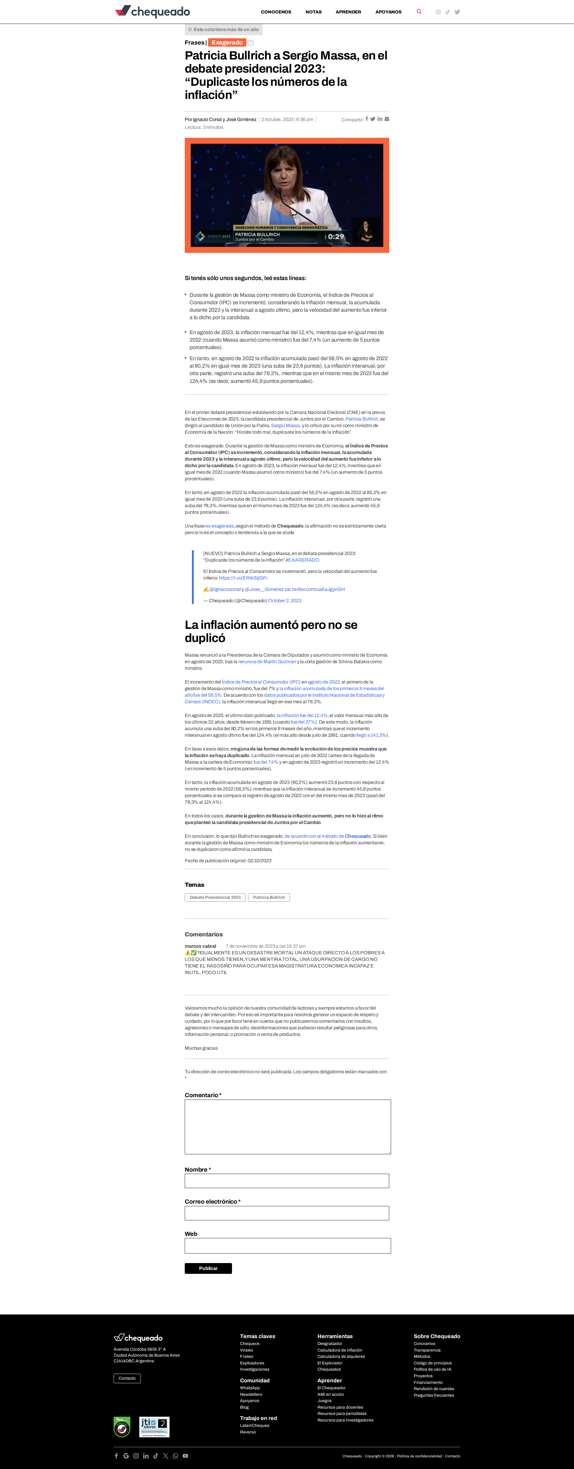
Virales (246, 1350)
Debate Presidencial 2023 (215, 897)
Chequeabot (329, 1369)
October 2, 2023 (284, 600)
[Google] (128, 1456)
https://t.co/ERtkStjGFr (243, 577)
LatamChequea (254, 1425)
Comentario (203, 1095)
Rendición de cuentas (434, 1389)
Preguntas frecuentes (434, 1395)
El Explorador (330, 1363)
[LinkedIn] (148, 1456)
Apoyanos (388, 12)
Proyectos (423, 1376)
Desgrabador (329, 1343)
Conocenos (276, 12)
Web (191, 1233)
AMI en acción (330, 1394)
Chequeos (249, 1343)
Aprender (348, 12)
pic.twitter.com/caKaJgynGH (315, 589)
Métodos (422, 1356)
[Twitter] (168, 1456)
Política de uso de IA (432, 1369)
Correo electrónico (213, 1201)
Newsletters (251, 1394)
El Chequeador (331, 1388)
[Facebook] (118, 1456)
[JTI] (154, 1427)
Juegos (324, 1400)
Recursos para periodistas (342, 1413)
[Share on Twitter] (373, 119)
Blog (244, 1407)
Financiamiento (428, 1382)
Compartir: (352, 119)
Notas (313, 12)
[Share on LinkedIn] (380, 119)
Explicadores (252, 1363)
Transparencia (427, 1350)
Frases (194, 42)
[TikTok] (158, 1456)
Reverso (248, 1432)
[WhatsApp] (178, 1456)
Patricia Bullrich (269, 897)
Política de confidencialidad (419, 1456)
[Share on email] (386, 119)
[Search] (419, 11)
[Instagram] (138, 1456)
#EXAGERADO (302, 559)
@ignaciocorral (225, 589)
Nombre (198, 1169)
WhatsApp (250, 1388)
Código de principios (433, 1363)
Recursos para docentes (340, 1407)
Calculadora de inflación (339, 1350)
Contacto (127, 1378)
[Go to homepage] (162, 12)
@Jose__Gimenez (264, 589)
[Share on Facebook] (367, 119)
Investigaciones (254, 1369)
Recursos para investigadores (345, 1420)
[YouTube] (185, 1456)
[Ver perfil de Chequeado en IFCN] (122, 1427)
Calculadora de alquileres (341, 1356)
